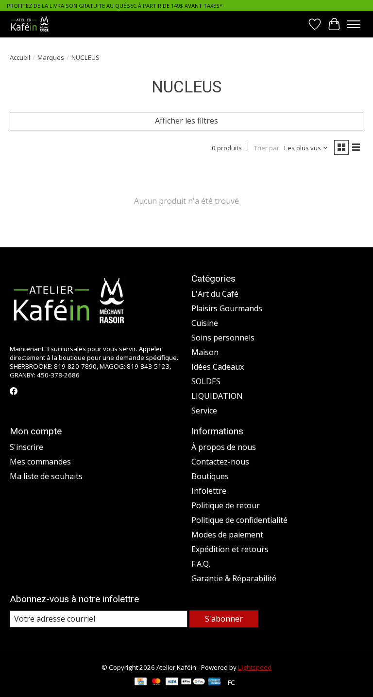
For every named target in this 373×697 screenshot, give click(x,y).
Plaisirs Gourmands (226, 308)
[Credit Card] (141, 682)
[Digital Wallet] (193, 682)
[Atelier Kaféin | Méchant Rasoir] (30, 24)
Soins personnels (222, 337)
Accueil (20, 57)
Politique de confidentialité (239, 520)
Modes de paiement (227, 534)
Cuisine (204, 323)
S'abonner (224, 618)
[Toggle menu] (353, 24)
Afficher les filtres (186, 120)
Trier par (266, 147)
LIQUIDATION (217, 396)
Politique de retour (225, 505)
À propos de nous (223, 447)
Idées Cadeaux (217, 366)
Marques (50, 57)
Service (204, 410)
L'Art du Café (214, 293)
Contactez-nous (220, 461)
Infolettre (208, 490)
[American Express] (214, 682)
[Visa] (172, 682)
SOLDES (205, 381)
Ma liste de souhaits (46, 476)
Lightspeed (254, 667)
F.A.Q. (200, 563)
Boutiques (210, 476)
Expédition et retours (230, 549)
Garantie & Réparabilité (233, 578)
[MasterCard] (156, 682)
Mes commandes (40, 461)
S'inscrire (26, 447)
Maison (205, 352)
